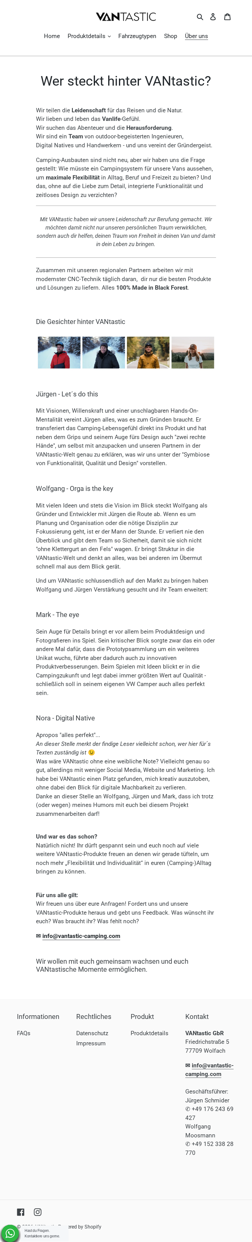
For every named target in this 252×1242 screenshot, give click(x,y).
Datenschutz (92, 1033)
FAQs (23, 1033)
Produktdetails (149, 1033)
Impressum (91, 1043)
